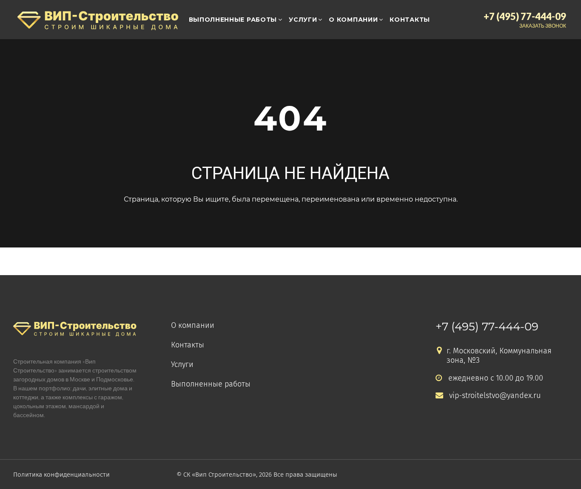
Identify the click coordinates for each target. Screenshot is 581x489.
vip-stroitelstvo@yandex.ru (495, 395)
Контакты (410, 19)
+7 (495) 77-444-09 (487, 326)
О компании (353, 19)
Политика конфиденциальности (61, 474)
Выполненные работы (233, 19)
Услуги (303, 19)
